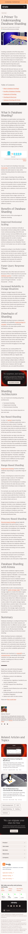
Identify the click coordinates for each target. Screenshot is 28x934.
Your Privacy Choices (20, 889)
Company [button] (5, 857)
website (10, 720)
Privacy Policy (10, 889)
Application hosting (7, 872)
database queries (6, 276)
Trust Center (3, 889)
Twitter (2, 721)
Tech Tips (4, 13)
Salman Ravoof (4, 27)
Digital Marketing (7, 809)
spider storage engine (14, 590)
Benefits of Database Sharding (11, 91)
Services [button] (5, 850)
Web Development (8, 805)
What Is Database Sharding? (11, 88)
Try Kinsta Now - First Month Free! (12, 2)
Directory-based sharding (8, 522)
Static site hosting (7, 878)
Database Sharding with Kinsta (11, 100)
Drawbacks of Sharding (9, 94)
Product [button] (5, 842)
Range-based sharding (7, 468)
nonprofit (19, 653)
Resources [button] (6, 854)
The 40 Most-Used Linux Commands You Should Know (12, 789)
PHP (18, 805)
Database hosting (7, 875)
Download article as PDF (14, 104)
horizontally (4, 168)
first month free (11, 699)
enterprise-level (5, 655)
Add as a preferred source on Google (11, 29)
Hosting (17, 809)
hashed (9, 420)
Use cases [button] (6, 846)
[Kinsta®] (5, 6)
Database (5, 813)
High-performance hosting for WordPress (12, 759)
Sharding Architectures (9, 97)
